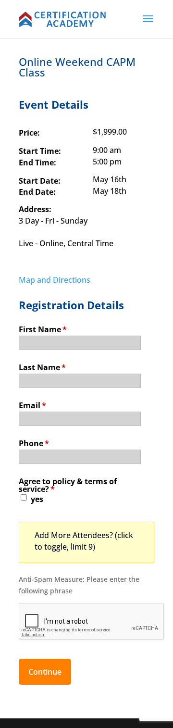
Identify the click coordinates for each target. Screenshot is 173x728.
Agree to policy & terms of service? (68, 484)
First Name (43, 328)
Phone (34, 442)
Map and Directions (54, 280)
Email (32, 404)
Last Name (42, 366)
